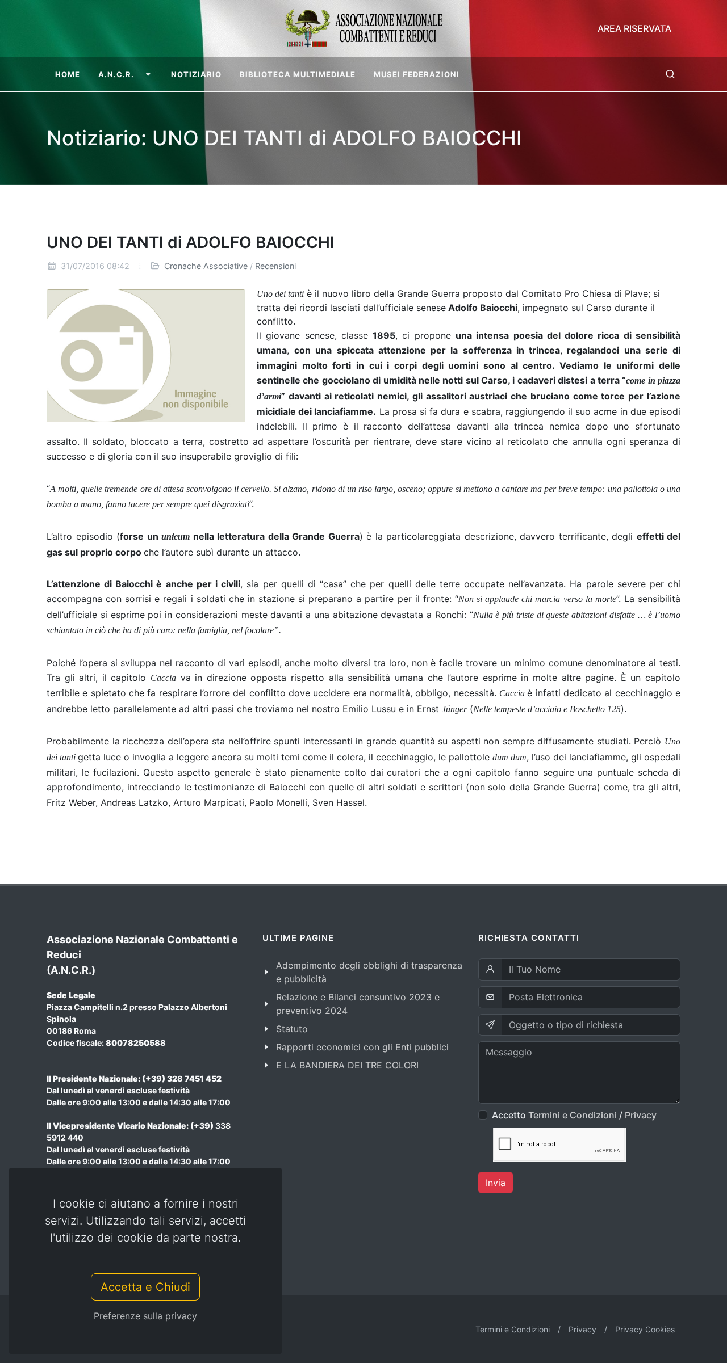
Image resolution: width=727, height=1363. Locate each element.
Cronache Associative (206, 266)
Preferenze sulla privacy (145, 1316)
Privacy (641, 1115)
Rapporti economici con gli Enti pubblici (362, 1047)
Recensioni (275, 266)
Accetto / (574, 1115)
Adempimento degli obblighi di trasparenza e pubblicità (369, 972)
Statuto (292, 1028)
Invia (495, 1182)
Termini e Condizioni (572, 1115)
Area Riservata (634, 28)
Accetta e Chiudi (145, 1287)
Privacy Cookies (645, 1329)
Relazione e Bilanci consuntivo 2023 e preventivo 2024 (358, 1003)
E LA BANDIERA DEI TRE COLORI (347, 1065)
